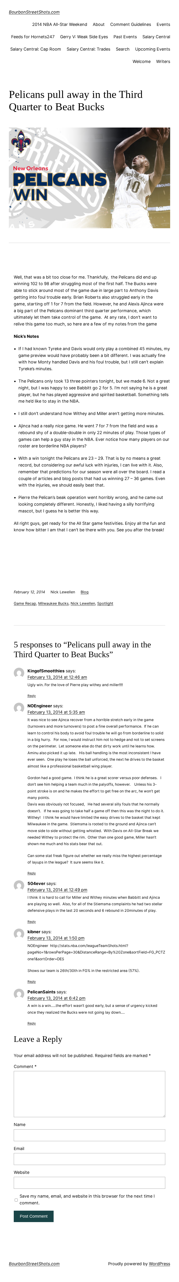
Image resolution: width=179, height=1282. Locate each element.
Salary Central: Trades (88, 49)
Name (19, 1124)
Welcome (142, 61)
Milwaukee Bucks (53, 603)
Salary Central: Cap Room (35, 49)
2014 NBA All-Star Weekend (59, 24)
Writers (163, 61)
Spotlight (105, 603)
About (99, 24)
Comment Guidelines (130, 24)
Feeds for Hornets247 (33, 36)
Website (21, 1172)
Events (163, 24)
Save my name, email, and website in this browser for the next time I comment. (87, 1199)
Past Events (125, 36)
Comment (25, 1066)
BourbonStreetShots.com (34, 12)
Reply (32, 696)
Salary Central (156, 36)
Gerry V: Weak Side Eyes (84, 36)
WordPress (159, 1263)
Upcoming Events (152, 49)
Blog (85, 592)
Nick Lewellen (83, 603)
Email (19, 1148)
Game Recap (25, 603)
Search (123, 49)
